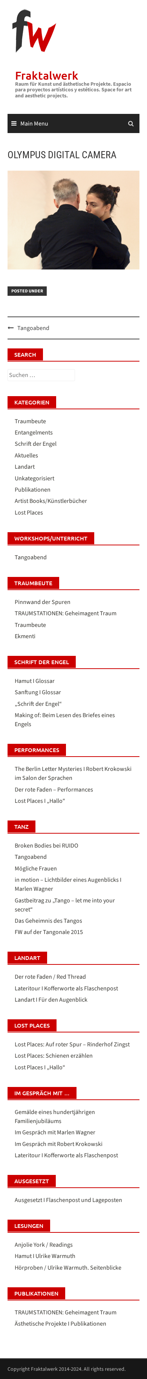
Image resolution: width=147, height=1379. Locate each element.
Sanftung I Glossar (38, 692)
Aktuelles (26, 455)
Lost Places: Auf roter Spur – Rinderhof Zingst (72, 1044)
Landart (25, 467)
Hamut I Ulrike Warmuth (45, 1256)
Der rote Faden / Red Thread (50, 977)
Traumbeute (30, 421)
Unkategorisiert (34, 478)
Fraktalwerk (46, 75)
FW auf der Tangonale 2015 (49, 932)
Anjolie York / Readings (44, 1245)
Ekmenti (25, 636)
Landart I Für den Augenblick (51, 1000)
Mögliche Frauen (36, 868)
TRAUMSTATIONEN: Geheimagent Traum (65, 613)
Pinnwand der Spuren (42, 602)
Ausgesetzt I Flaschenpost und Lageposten (68, 1200)
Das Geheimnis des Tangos (48, 921)
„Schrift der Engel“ (38, 704)
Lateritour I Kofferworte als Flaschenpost (66, 988)
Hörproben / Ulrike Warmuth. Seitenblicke (68, 1268)
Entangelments (34, 432)
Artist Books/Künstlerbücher (51, 501)
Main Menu (34, 124)
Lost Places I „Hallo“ (40, 801)
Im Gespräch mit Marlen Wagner (55, 1132)
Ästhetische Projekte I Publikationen (60, 1324)
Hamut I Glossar (35, 681)
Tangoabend (33, 328)
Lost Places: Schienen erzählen (54, 1056)
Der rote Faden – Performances (54, 790)
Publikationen (33, 490)
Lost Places (29, 513)
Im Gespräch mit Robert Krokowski (59, 1144)
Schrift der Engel (36, 444)
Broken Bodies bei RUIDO (46, 846)
